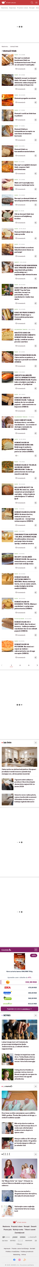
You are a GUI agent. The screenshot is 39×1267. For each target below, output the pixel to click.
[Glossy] (19, 1244)
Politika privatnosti (27, 1251)
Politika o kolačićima (12, 1251)
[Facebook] (14, 1260)
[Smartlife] (28, 1240)
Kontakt (32, 1248)
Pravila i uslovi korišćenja (20, 1248)
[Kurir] (14, 1237)
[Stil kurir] (36, 1240)
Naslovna (5, 46)
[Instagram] (19, 1260)
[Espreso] (22, 1237)
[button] (20, 69)
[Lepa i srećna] (5, 1240)
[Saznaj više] (35, 742)
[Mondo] (6, 1237)
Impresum (7, 1248)
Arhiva (23, 1254)
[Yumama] (32, 1237)
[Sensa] (12, 1240)
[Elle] (20, 1240)
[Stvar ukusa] (8, 2)
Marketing (16, 1254)
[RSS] (25, 1260)
